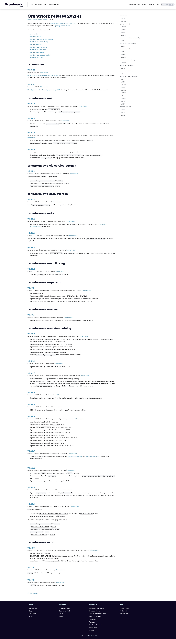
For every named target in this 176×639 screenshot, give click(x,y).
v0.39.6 (31, 103)
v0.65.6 (31, 404)
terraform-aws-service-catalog (40, 55)
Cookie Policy (124, 611)
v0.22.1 (31, 199)
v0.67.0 (31, 333)
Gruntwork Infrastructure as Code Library (63, 23)
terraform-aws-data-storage (39, 42)
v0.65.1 (31, 504)
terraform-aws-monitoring (38, 47)
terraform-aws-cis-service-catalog (41, 39)
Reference (38, 4)
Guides (29, 19)
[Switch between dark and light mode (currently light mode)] (158, 4)
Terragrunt (92, 619)
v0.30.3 (31, 269)
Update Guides (37, 19)
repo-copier (34, 34)
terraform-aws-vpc (36, 58)
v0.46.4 (31, 233)
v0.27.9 (31, 171)
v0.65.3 (31, 467)
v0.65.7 (31, 392)
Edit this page (34, 593)
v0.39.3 (31, 149)
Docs (31, 4)
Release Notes (54, 4)
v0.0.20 (31, 84)
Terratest (92, 622)
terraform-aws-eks (36, 44)
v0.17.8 (30, 579)
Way (45, 4)
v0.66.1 (31, 361)
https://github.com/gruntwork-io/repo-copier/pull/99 (43, 90)
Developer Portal (94, 611)
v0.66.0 (31, 373)
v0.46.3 (31, 247)
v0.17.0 (30, 288)
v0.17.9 (30, 567)
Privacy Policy (124, 608)
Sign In (151, 4)
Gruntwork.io (33, 608)
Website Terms (124, 614)
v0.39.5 (31, 118)
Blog (30, 611)
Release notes (44, 72)
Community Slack (64, 611)
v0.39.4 (31, 132)
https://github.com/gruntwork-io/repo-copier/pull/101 (43, 75)
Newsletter (32, 614)
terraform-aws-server (37, 52)
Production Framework (96, 608)
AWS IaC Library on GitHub (97, 614)
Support (144, 4)
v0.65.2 (31, 487)
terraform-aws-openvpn (38, 50)
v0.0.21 (31, 69)
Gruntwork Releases (95, 625)
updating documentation (62, 26)
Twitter (61, 616)
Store (30, 616)
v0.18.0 (31, 548)
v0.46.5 (31, 218)
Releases (44, 19)
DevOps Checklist (95, 616)
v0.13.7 (30, 314)
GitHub (61, 614)
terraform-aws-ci (35, 36)
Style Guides (93, 627)
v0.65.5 (31, 416)
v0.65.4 (31, 451)
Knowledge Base (134, 4)
